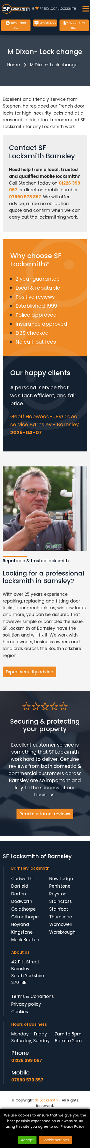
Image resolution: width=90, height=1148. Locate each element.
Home (13, 65)
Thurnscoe (60, 917)
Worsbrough (62, 932)
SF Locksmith (46, 1100)
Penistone (59, 886)
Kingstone (22, 932)
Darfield (19, 886)
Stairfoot (58, 909)
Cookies (19, 1012)
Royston (57, 894)
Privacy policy (26, 1004)
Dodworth (21, 901)
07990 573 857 (76, 25)
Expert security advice (29, 672)
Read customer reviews (45, 814)
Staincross (60, 901)
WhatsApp (47, 23)
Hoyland (20, 924)
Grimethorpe (25, 917)
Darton (18, 894)
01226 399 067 (18, 25)
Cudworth (21, 879)
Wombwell (60, 924)
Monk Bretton (25, 940)
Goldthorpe (23, 909)
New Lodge (61, 879)
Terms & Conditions (32, 996)
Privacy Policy (72, 1126)
